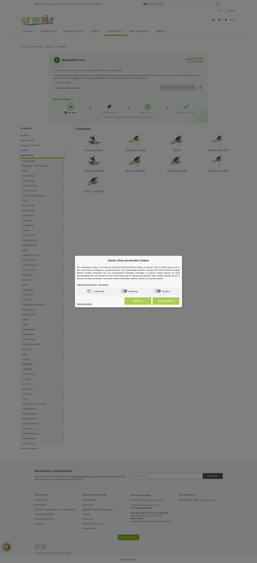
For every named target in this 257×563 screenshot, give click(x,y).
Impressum (103, 284)
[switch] (90, 291)
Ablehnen (138, 300)
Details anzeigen (84, 304)
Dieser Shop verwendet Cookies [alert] (128, 260)
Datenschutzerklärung (87, 284)
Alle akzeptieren (166, 300)
